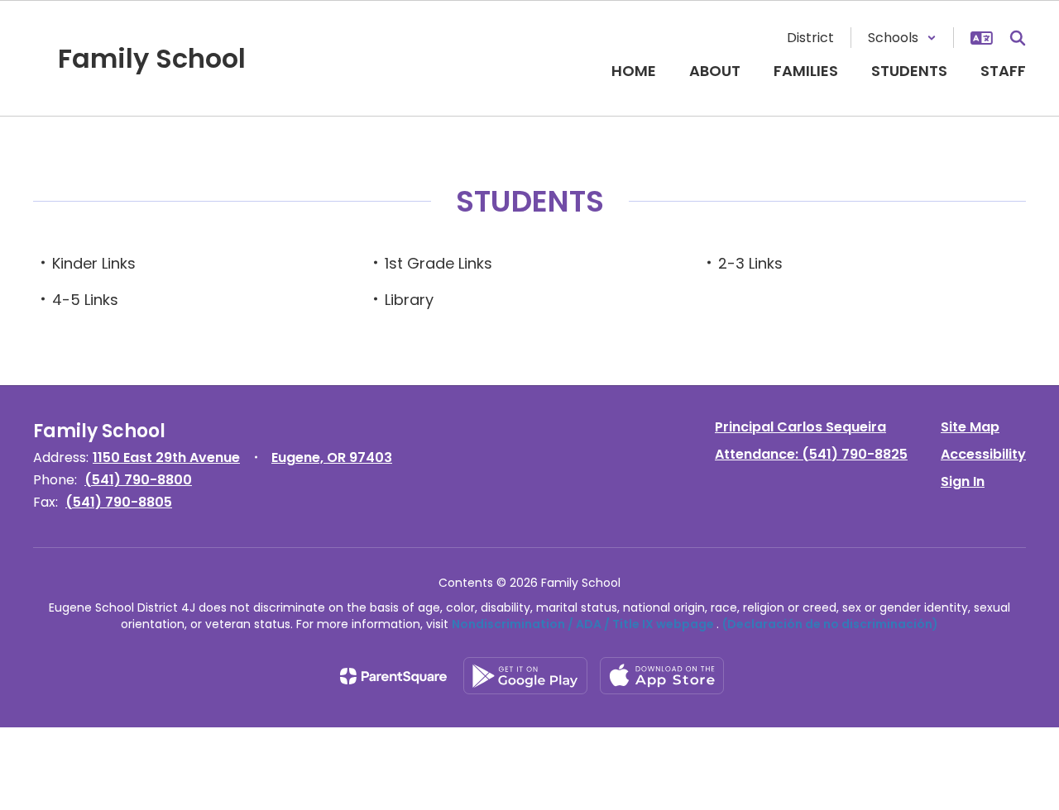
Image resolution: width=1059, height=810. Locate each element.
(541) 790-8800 (138, 479)
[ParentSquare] (393, 676)
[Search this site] (1017, 38)
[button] (902, 37)
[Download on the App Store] (662, 675)
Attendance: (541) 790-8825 (811, 454)
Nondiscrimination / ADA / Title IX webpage (583, 624)
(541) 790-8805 (118, 502)
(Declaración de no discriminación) (830, 624)
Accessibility (983, 454)
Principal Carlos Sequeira (800, 426)
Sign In (963, 481)
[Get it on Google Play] (525, 675)
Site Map (970, 426)
